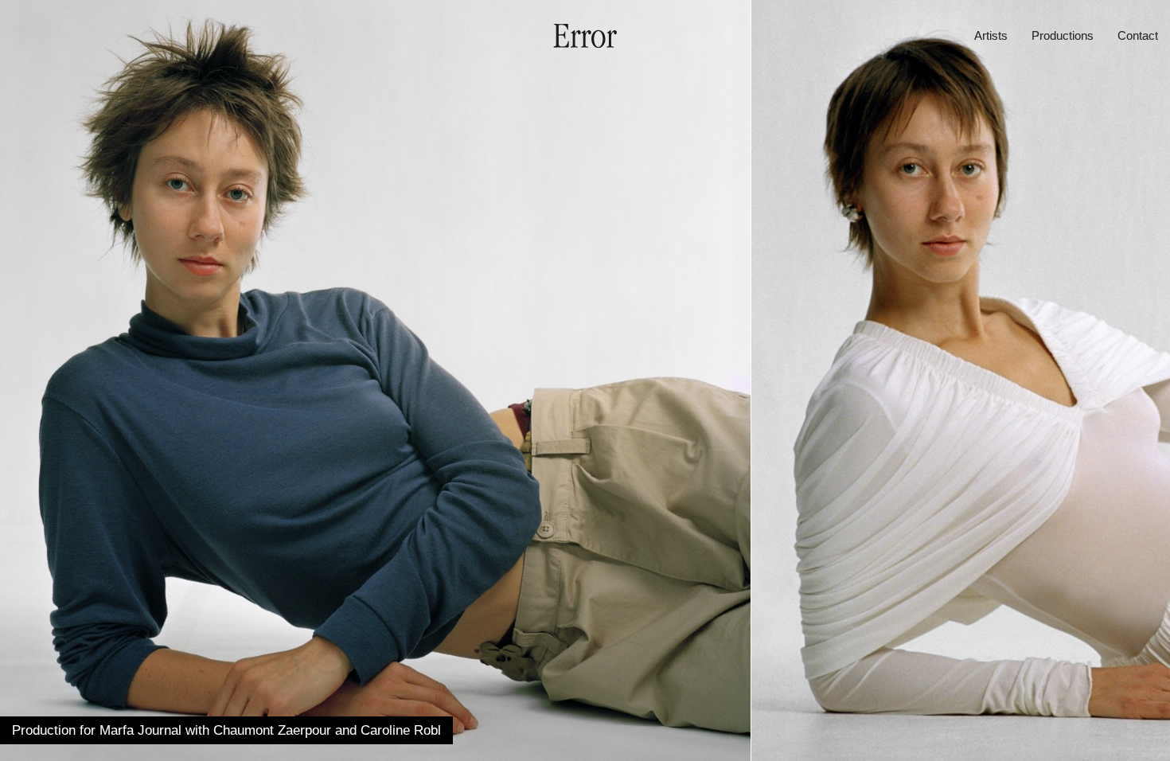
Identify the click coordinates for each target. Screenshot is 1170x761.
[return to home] (585, 43)
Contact (1137, 35)
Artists (991, 35)
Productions (1063, 35)
